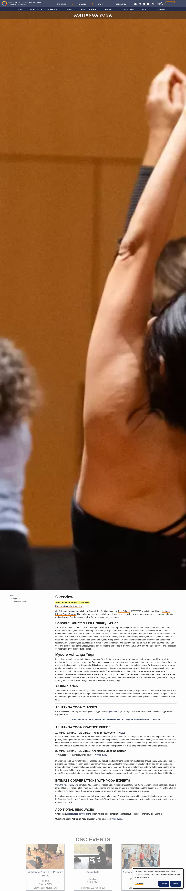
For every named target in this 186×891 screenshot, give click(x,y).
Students (61, 4)
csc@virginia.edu (99, 755)
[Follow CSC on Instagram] (140, 4)
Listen (58, 796)
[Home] (22, 3)
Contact (161, 9)
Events (69, 9)
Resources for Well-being (79, 814)
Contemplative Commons (44, 9)
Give (169, 3)
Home (21, 9)
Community (121, 4)
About (145, 9)
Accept (175, 884)
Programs (128, 9)
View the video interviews (66, 785)
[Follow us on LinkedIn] (152, 4)
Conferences (88, 9)
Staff (101, 4)
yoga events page (114, 712)
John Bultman (124, 611)
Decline (164, 884)
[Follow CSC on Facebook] (144, 4)
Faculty (82, 4)
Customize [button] (139, 884)
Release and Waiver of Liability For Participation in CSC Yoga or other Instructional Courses (116, 720)
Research (109, 9)
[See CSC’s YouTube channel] (148, 4)
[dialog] (158, 878)
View (121, 732)
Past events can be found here (68, 606)
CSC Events (93, 834)
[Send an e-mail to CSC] (135, 4)
